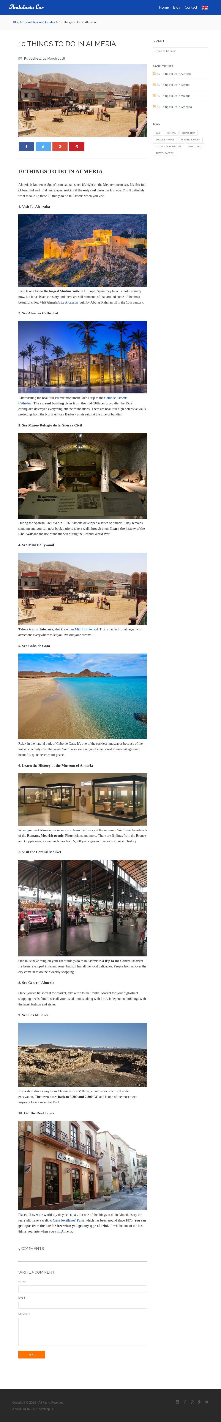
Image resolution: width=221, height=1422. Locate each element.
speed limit (195, 146)
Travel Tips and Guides (39, 22)
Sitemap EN (46, 1409)
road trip (188, 133)
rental (171, 133)
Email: (21, 1297)
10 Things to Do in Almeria (67, 44)
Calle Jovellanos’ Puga (68, 1220)
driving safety (190, 139)
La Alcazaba (69, 302)
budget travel (165, 139)
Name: (22, 1281)
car (158, 133)
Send (31, 1354)
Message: (24, 1313)
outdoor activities (168, 146)
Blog (176, 7)
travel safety (165, 153)
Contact (191, 7)
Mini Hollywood (86, 629)
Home (164, 7)
